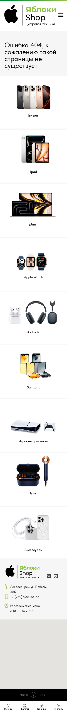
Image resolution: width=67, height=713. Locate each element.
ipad (33, 172)
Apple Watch (33, 277)
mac (32, 224)
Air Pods (33, 332)
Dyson (33, 493)
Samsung (33, 387)
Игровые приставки (33, 441)
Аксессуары (33, 550)
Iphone (33, 115)
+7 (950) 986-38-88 (24, 597)
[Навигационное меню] (60, 15)
